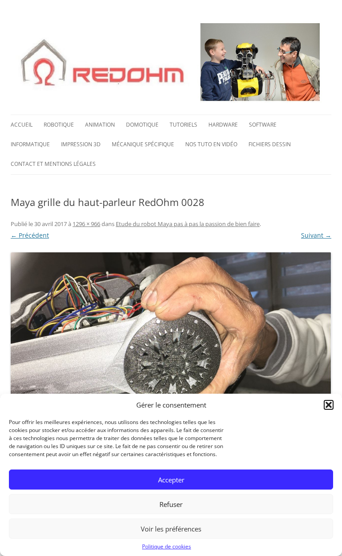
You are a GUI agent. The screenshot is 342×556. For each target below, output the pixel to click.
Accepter (171, 479)
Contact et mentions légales (53, 164)
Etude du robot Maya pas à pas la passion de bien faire (188, 224)
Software (263, 124)
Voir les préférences (171, 528)
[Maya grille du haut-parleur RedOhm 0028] (171, 372)
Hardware (223, 124)
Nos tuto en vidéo (211, 144)
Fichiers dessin (269, 144)
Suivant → (316, 235)
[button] (328, 404)
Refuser (171, 504)
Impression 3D (81, 144)
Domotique (142, 124)
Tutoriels (183, 124)
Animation (100, 124)
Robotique (59, 124)
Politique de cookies (166, 546)
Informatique (30, 144)
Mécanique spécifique (143, 144)
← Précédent (30, 235)
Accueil (22, 124)
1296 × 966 (86, 224)
